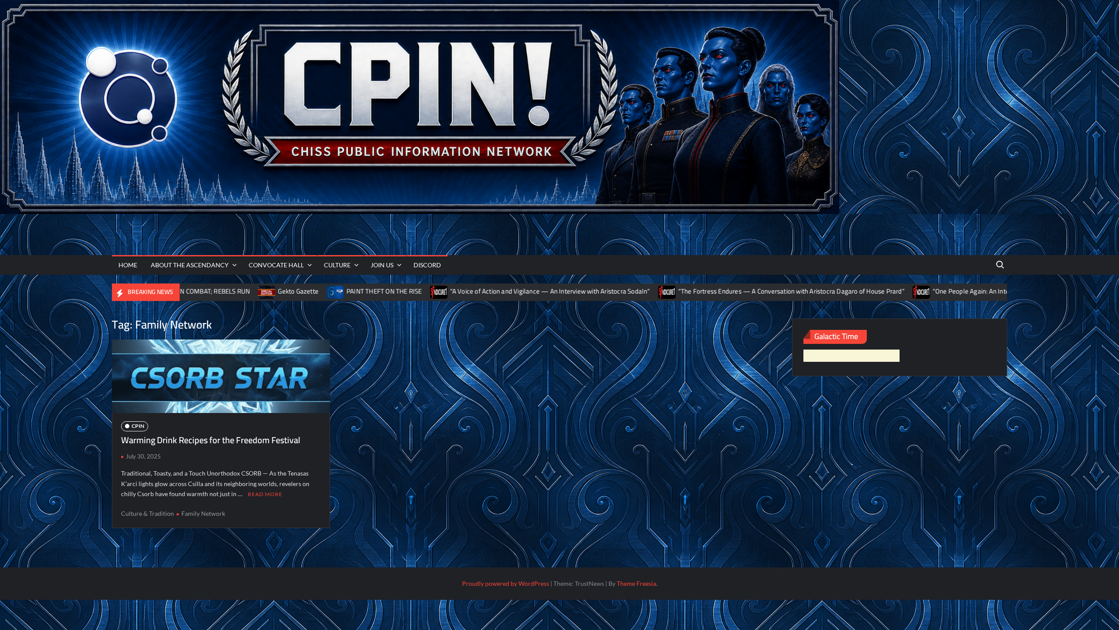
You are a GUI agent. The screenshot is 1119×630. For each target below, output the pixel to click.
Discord (427, 265)
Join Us (382, 265)
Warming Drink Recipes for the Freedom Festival (210, 440)
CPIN (138, 426)
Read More (265, 494)
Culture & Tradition (147, 513)
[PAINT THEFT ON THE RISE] (261, 291)
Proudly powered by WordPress (505, 583)
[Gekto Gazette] (193, 291)
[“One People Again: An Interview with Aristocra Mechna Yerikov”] (847, 291)
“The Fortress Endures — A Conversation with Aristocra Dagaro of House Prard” (717, 291)
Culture (337, 265)
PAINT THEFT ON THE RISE (310, 291)
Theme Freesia (636, 583)
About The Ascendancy (190, 265)
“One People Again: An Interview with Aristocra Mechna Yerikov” (949, 291)
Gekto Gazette (224, 291)
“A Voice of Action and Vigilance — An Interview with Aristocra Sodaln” (476, 291)
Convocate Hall (276, 265)
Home (127, 265)
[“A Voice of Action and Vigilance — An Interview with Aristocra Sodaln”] (365, 291)
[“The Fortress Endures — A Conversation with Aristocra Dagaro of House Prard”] (593, 291)
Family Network (203, 513)
